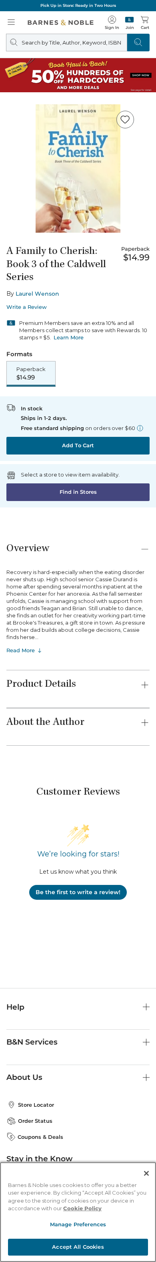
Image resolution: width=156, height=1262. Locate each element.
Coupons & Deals (40, 1137)
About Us (24, 1077)
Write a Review (26, 307)
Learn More (69, 337)
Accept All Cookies (78, 1247)
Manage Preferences (78, 1224)
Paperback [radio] (31, 373)
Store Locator (36, 1105)
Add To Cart (78, 445)
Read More (20, 650)
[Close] (146, 1173)
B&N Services (32, 1042)
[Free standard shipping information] (140, 428)
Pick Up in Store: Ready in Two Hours (78, 5)
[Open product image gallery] (78, 168)
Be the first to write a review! (78, 892)
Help (15, 1007)
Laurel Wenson (37, 293)
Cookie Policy (82, 1208)
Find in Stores (78, 492)
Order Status (35, 1121)
